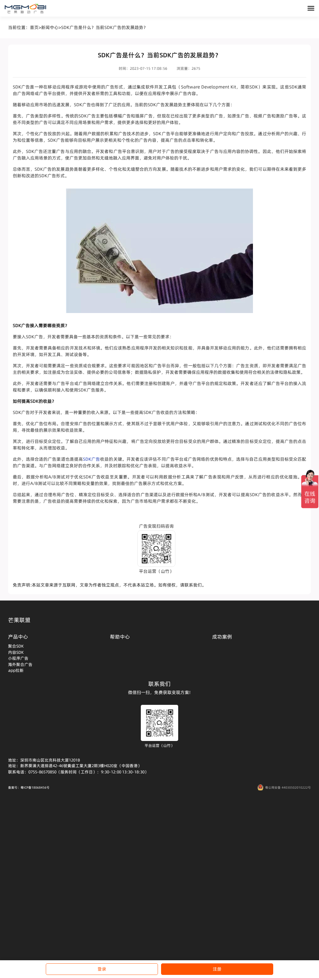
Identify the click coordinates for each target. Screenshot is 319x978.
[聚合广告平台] (25, 8)
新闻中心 (50, 27)
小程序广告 (18, 658)
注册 (217, 969)
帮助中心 (120, 636)
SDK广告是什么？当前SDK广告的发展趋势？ (104, 27)
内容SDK (16, 652)
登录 (102, 969)
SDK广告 (91, 459)
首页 (34, 27)
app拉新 (16, 670)
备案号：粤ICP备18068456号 (29, 787)
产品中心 (18, 636)
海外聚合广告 (20, 664)
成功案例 (222, 636)
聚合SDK (16, 646)
